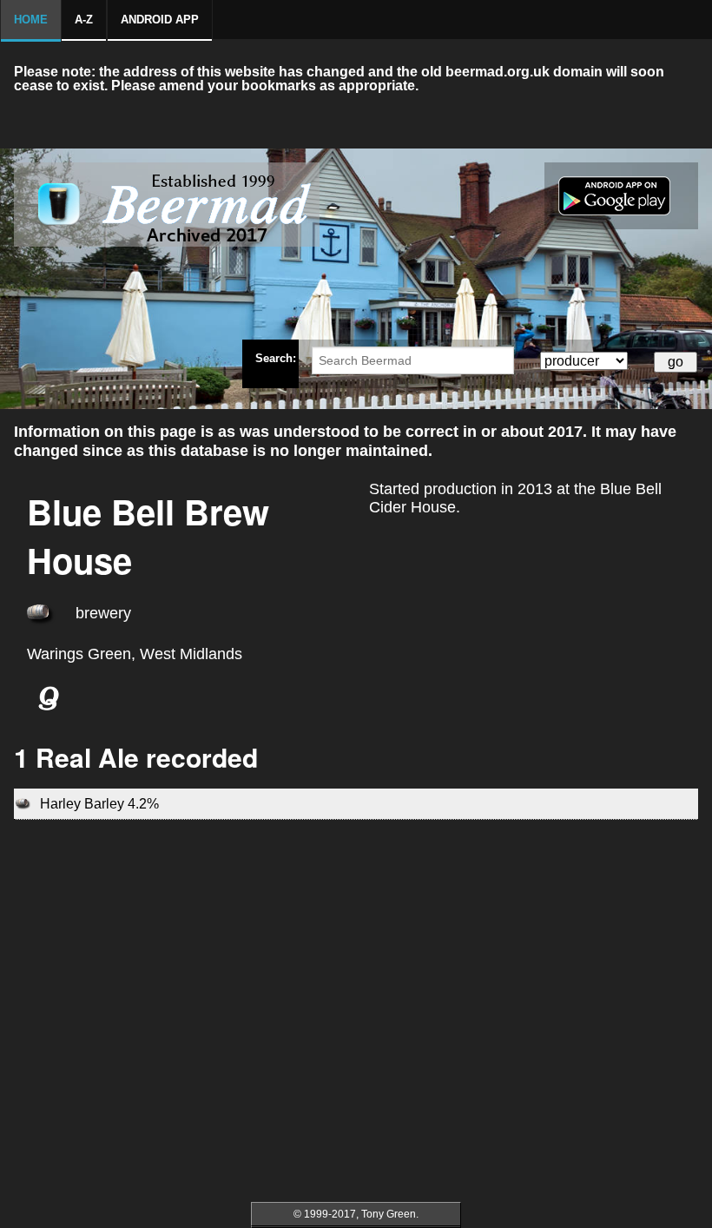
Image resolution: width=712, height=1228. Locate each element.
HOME (31, 19)
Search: (275, 358)
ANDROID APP (160, 19)
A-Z (84, 19)
